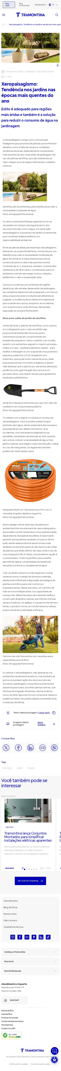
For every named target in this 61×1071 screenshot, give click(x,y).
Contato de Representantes (12, 1021)
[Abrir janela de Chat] (54, 1051)
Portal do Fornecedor (9, 1018)
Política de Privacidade (19, 1064)
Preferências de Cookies (40, 1064)
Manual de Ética (7, 1011)
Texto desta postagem (25, 712)
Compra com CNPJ (8, 1029)
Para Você (7, 5)
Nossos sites (10, 914)
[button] (54, 1060)
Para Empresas (7, 1025)
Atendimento (40, 5)
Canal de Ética (6, 1014)
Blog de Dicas (10, 907)
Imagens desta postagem (21, 723)
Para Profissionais (24, 5)
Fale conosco (10, 920)
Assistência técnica (13, 927)
